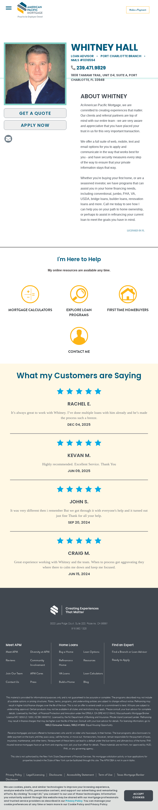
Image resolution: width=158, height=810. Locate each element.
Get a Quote (35, 113)
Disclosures (56, 775)
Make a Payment (137, 9)
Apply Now (35, 125)
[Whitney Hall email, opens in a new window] (8, 139)
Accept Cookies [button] (139, 795)
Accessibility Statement (80, 775)
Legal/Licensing (35, 775)
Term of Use (105, 775)
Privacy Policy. (74, 800)
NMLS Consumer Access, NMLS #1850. (65, 725)
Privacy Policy (14, 775)
